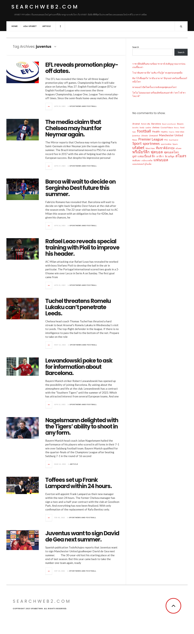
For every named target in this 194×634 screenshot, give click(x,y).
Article (46, 26)
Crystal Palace (166, 127)
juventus (136, 135)
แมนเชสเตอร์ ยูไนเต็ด (141, 164)
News (134, 140)
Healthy (164, 131)
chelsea (155, 127)
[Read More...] (48, 106)
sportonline (166, 144)
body (142, 127)
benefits (135, 128)
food (182, 127)
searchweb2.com (45, 6)
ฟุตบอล (157, 152)
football (144, 131)
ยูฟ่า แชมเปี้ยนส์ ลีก (143, 156)
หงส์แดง (136, 160)
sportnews (151, 143)
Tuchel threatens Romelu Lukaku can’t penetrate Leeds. (78, 307)
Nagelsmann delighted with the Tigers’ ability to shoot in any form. (81, 426)
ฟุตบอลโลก (171, 152)
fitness (176, 128)
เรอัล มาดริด (146, 160)
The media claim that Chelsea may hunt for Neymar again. (73, 128)
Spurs (175, 144)
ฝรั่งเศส (178, 148)
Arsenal (136, 123)
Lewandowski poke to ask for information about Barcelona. (78, 367)
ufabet (138, 147)
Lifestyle (144, 136)
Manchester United (171, 135)
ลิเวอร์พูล (169, 156)
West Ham (150, 148)
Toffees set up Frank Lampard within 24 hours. (78, 483)
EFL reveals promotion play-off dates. (81, 68)
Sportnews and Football (83, 106)
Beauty (180, 124)
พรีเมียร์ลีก (141, 152)
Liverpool (153, 135)
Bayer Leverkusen (169, 124)
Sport (137, 143)
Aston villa (145, 124)
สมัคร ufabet (30, 26)
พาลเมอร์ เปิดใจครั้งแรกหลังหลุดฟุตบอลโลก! (154, 87)
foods (134, 132)
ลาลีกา (160, 156)
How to (171, 132)
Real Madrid (173, 140)
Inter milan (179, 132)
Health (156, 131)
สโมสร (180, 156)
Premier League (150, 139)
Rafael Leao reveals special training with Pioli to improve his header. (82, 247)
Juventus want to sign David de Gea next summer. (82, 536)
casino (148, 127)
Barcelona (156, 123)
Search (135, 47)
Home (15, 26)
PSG (166, 140)
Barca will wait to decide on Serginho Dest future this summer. (80, 188)
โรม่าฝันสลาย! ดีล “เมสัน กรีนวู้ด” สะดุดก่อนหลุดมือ (157, 72)
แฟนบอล (161, 160)
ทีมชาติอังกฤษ (165, 148)
